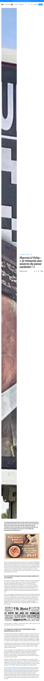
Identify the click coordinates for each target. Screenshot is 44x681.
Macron (27, 254)
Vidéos (24, 11)
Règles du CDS (25, 13)
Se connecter (35, 4)
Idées (24, 8)
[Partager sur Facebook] (34, 271)
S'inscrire (40, 4)
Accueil (16, 4)
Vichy (31, 254)
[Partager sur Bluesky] (42, 271)
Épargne (24, 9)
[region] (26, 4)
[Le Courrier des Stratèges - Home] (7, 4)
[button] (29, 4)
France (24, 6)
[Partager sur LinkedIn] (38, 271)
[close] (43, 1)
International (21, 4)
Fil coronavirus (22, 254)
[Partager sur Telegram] (40, 271)
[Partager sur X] (36, 271)
